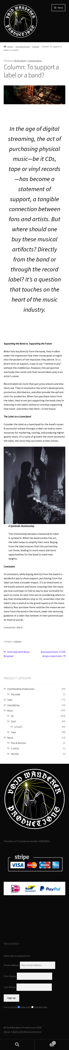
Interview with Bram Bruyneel (17, 654)
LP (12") (18, 726)
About (7, 1031)
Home (10, 46)
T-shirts (15, 748)
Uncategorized (22, 46)
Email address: (12, 965)
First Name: (10, 976)
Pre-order (15, 694)
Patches (15, 753)
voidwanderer (35, 60)
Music (10, 710)
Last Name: (10, 987)
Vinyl (13, 721)
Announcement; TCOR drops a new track (53, 654)
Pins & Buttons (18, 742)
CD (12, 715)
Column (35, 46)
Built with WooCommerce (27, 1031)
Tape (13, 732)
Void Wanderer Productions (20, 688)
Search (17, 1044)
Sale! (9, 699)
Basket (44, 1041)
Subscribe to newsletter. (17, 955)
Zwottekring (13, 705)
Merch (10, 737)
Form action (10, 1007)
